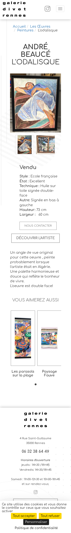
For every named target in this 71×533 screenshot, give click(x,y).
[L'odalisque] (35, 103)
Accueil (19, 26)
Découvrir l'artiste (35, 238)
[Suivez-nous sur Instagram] (47, 10)
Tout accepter (24, 516)
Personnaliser (36, 522)
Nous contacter (38, 225)
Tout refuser (50, 516)
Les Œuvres (40, 26)
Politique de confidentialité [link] (36, 528)
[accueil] (14, 16)
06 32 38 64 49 (35, 451)
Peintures (25, 30)
